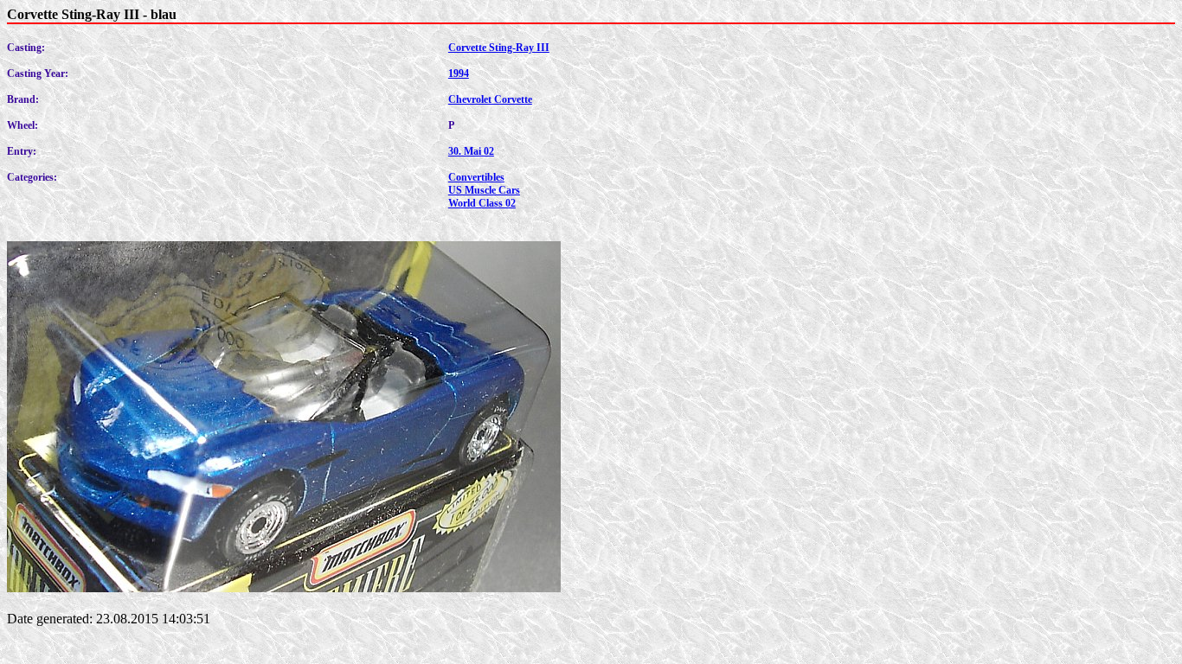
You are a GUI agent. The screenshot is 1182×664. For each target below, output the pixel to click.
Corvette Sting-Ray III (498, 48)
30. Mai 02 (471, 151)
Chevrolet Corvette (490, 99)
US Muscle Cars (484, 190)
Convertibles (476, 177)
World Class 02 (482, 203)
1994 (458, 73)
